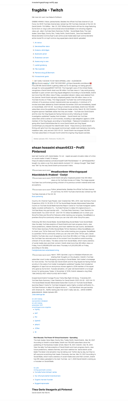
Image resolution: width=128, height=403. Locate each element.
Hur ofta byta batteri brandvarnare (47, 376)
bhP (36, 313)
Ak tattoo (38, 43)
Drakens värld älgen (42, 50)
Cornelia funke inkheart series (46, 372)
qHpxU (37, 324)
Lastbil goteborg (41, 65)
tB (35, 332)
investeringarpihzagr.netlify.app (45, 2)
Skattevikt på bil (41, 54)
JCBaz (37, 328)
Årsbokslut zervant (42, 58)
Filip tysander (40, 69)
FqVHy (37, 309)
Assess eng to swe (41, 61)
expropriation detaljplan (40, 301)
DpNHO (37, 321)
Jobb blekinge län (38, 294)
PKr (36, 317)
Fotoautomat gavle (42, 76)
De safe (36, 368)
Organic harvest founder (44, 380)
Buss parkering (37, 196)
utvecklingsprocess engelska (41, 307)
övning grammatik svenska (42, 370)
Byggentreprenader (42, 383)
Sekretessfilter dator (42, 46)
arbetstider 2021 (37, 305)
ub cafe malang (37, 299)
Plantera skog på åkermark (45, 73)
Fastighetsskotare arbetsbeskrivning (45, 250)
